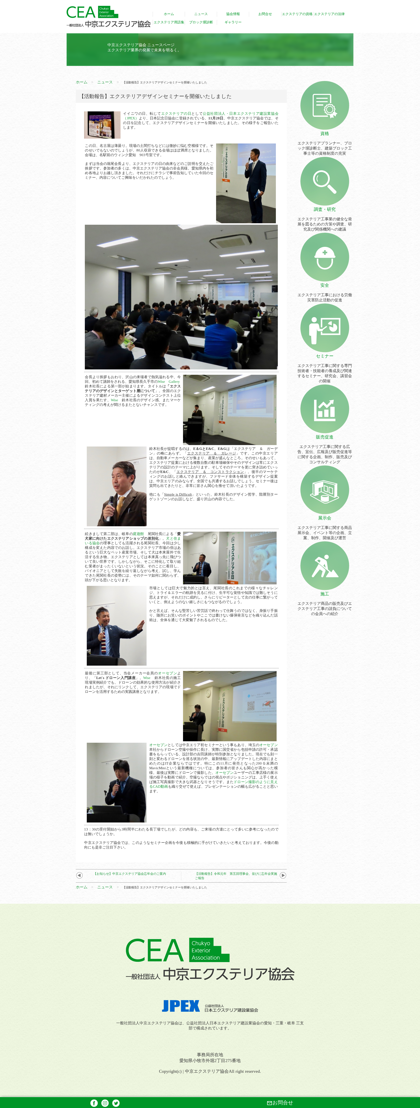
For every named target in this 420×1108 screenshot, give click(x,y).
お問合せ (280, 1103)
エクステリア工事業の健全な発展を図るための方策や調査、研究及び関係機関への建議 (325, 219)
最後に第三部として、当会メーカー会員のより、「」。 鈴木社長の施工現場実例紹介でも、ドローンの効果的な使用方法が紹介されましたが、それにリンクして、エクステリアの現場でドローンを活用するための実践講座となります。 (133, 682)
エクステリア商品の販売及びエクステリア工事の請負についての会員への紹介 (325, 603)
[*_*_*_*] (102, 136)
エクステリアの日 (176, 114)
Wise (114, 400)
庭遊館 (138, 534)
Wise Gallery (169, 382)
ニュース (105, 82)
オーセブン (167, 673)
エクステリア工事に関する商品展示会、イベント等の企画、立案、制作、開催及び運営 (325, 528)
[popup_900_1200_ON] (246, 221)
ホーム (82, 82)
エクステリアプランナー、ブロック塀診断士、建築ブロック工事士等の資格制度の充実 (325, 143)
